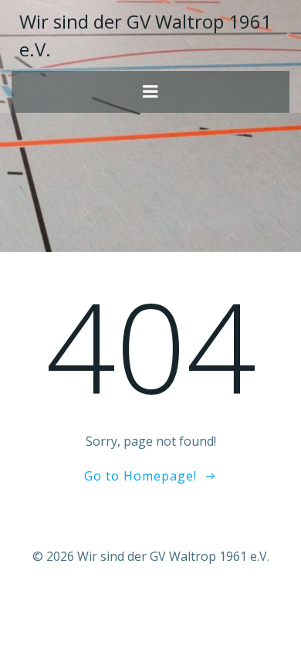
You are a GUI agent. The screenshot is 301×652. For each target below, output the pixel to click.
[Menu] (150, 92)
